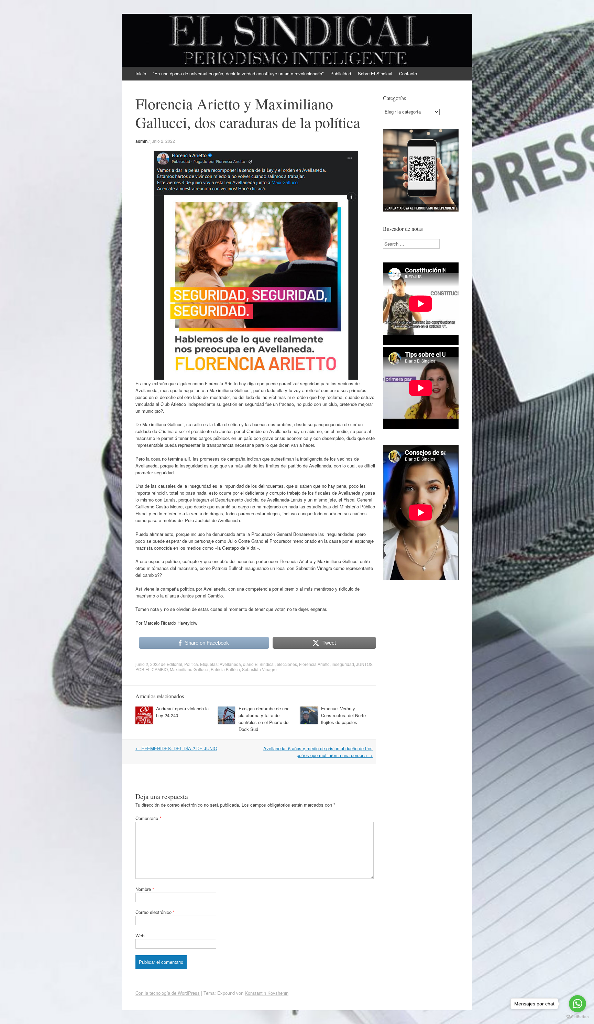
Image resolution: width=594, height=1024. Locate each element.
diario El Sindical (259, 664)
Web (139, 935)
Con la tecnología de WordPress (167, 993)
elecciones (287, 664)
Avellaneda (230, 664)
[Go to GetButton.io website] (577, 1017)
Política (191, 664)
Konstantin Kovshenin (266, 993)
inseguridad (343, 664)
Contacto (408, 73)
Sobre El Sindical (375, 73)
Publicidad (340, 73)
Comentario (148, 818)
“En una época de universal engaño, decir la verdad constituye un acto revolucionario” (238, 73)
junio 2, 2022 (163, 141)
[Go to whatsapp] (577, 1003)
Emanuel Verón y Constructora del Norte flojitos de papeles (343, 715)
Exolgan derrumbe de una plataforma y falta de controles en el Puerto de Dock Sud (264, 718)
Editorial (174, 664)
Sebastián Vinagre (259, 669)
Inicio (140, 73)
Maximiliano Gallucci (189, 669)
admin (141, 141)
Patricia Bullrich (225, 669)
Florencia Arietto (314, 664)
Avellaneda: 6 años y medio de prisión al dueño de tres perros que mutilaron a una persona (318, 751)
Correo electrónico (155, 912)
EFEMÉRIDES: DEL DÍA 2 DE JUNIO (176, 748)
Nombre (144, 889)
